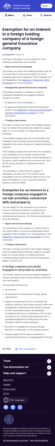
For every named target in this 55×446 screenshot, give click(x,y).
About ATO (8, 380)
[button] (26, 349)
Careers (6, 384)
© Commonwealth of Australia (15, 440)
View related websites (39, 440)
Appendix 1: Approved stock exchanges (21, 237)
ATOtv (6, 393)
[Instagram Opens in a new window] (20, 407)
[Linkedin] (12, 407)
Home (29, 15)
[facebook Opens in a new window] (5, 407)
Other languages (16, 400)
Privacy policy (9, 389)
